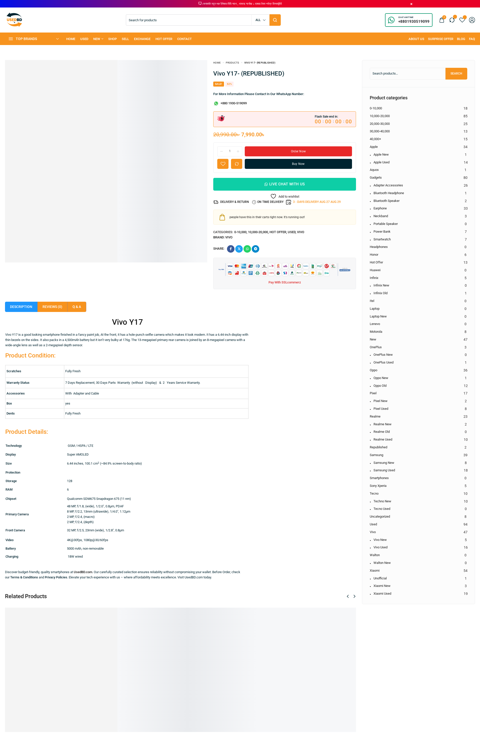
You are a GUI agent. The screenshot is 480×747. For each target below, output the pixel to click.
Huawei (375, 270)
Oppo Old (380, 386)
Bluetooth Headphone (389, 193)
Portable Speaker (386, 224)
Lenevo (375, 324)
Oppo (373, 370)
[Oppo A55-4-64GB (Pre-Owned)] (341, 640)
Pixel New (381, 401)
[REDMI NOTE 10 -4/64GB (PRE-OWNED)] (40, 643)
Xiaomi (375, 570)
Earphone (380, 208)
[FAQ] (472, 39)
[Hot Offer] (164, 39)
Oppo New (381, 378)
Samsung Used (384, 470)
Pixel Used (381, 409)
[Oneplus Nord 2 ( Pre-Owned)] (266, 640)
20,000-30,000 (380, 124)
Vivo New (380, 540)
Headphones (379, 247)
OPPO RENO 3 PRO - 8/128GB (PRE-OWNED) (112, 685)
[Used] (84, 39)
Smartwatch (382, 239)
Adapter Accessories (388, 185)
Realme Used (383, 439)
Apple (374, 147)
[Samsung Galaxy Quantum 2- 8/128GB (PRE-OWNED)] (191, 643)
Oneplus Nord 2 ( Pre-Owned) (257, 677)
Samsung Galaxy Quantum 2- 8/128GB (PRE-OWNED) (190, 685)
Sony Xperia (378, 486)
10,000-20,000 (258, 232)
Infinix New (381, 285)
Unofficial (380, 578)
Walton (375, 555)
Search (456, 73)
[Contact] (184, 39)
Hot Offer (278, 232)
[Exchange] (142, 39)
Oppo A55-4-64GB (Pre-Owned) (335, 677)
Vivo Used (381, 547)
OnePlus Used (384, 362)
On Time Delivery (270, 202)
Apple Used (382, 162)
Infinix (374, 278)
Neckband (381, 216)
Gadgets (376, 177)
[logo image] (14, 20)
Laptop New (378, 316)
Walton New (382, 563)
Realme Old (382, 432)
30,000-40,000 (380, 131)
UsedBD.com (83, 572)
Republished (378, 447)
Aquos (374, 170)
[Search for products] (275, 20)
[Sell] (125, 39)
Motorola (376, 331)
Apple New (381, 154)
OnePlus (376, 347)
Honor (374, 254)
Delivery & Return (234, 202)
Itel (372, 301)
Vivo (300, 232)
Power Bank (382, 231)
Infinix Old (381, 293)
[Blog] (461, 39)
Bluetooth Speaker (387, 201)
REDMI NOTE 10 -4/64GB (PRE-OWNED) (33, 685)
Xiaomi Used (382, 593)
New (373, 339)
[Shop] (112, 39)
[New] (98, 39)
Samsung (376, 455)
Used (292, 232)
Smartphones (379, 478)
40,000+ (375, 139)
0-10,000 (240, 232)
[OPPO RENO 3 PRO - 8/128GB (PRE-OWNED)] (115, 643)
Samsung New (384, 463)
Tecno (374, 493)
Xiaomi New (382, 586)
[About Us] (416, 39)
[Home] (70, 39)
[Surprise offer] (440, 39)
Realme (375, 416)
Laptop (375, 308)
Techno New (382, 501)
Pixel (373, 393)
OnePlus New (383, 354)
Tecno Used (382, 509)
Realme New (383, 424)
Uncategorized (380, 516)
